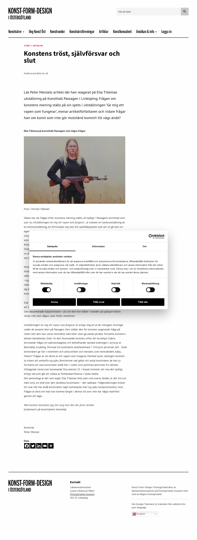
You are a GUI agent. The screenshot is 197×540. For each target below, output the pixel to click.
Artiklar (104, 31)
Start (27, 45)
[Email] (45, 446)
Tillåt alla (143, 302)
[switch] (81, 289)
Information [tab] (98, 246)
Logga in (166, 31)
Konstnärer (15, 31)
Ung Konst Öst (37, 31)
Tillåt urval (98, 302)
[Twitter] (33, 446)
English (140, 514)
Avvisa (54, 302)
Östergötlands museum (82, 494)
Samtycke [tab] (52, 246)
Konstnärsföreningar (82, 31)
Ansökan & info (145, 31)
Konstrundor (57, 31)
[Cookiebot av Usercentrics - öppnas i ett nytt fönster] (150, 236)
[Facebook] (27, 446)
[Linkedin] (39, 446)
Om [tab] (145, 246)
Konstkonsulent (122, 31)
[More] (51, 446)
